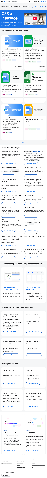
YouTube (33, 463)
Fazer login (43, 1)
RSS (32, 467)
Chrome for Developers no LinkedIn (38, 465)
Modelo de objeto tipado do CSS (34, 180)
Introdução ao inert (7, 234)
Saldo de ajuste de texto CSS (32, 167)
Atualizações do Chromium (22, 461)
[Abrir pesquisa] (27, 1)
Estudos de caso (20, 463)
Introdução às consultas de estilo (11, 195)
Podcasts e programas (21, 467)
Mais (24, 142)
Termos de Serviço (5, 472)
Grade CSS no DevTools (8, 249)
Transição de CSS (29, 195)
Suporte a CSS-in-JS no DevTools (34, 249)
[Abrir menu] (2, 1)
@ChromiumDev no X (36, 461)
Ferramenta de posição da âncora (10, 288)
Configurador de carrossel (33, 288)
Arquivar (18, 465)
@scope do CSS (6, 207)
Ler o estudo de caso (11, 331)
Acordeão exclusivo (30, 220)
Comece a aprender (9, 450)
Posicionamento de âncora (9, 151)
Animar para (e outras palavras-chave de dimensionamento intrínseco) (33, 153)
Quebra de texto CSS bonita (32, 234)
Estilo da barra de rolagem (9, 167)
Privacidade (12, 472)
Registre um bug (4, 461)
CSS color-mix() (29, 207)
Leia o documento (8, 163)
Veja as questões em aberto (6, 463)
